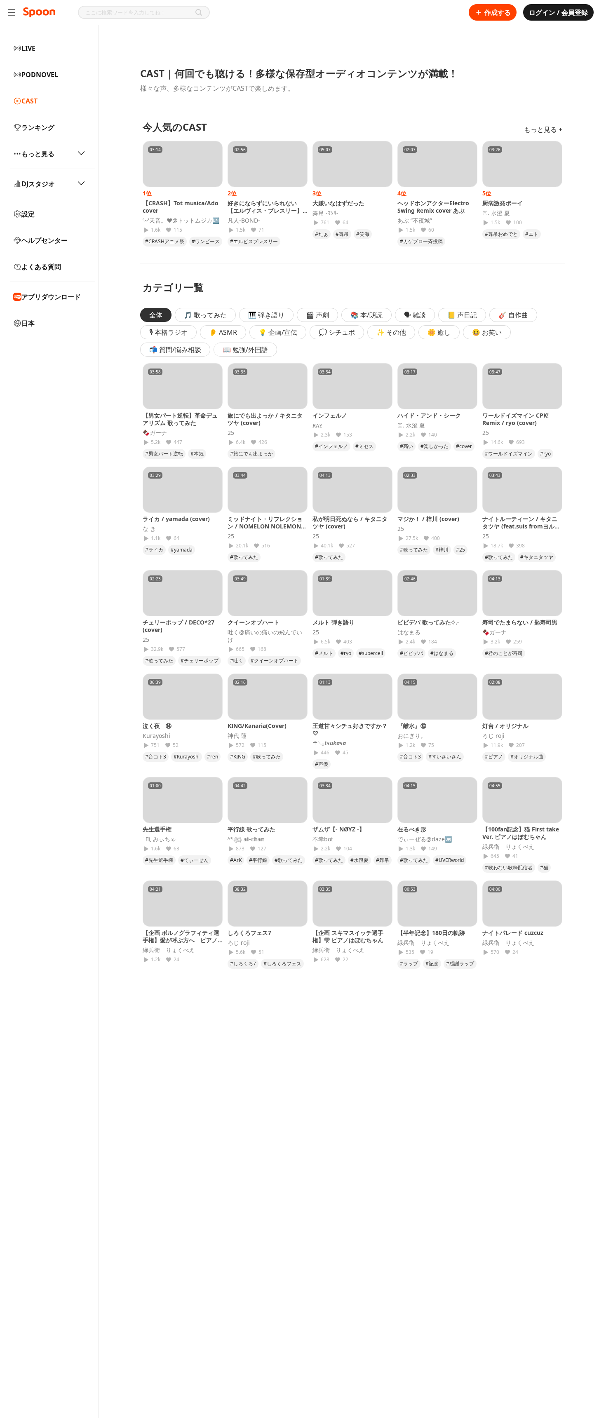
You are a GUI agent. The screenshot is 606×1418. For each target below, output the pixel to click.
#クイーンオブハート (274, 660)
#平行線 (258, 860)
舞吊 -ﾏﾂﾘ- (325, 213)
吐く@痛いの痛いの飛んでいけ (265, 636)
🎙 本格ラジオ (168, 332)
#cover (464, 446)
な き (149, 529)
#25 (460, 549)
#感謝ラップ (460, 963)
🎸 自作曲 (513, 314)
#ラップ (409, 963)
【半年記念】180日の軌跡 (431, 933)
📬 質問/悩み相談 (175, 349)
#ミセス (364, 446)
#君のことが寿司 (504, 653)
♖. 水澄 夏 (496, 213)
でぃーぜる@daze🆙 (424, 839)
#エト (531, 233)
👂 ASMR (223, 332)
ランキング (37, 127)
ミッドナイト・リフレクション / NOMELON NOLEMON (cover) (265, 526)
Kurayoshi (156, 736)
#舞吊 (342, 233)
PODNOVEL (39, 74)
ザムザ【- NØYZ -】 (338, 829)
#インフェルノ (331, 446)
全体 (155, 314)
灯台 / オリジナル (505, 726)
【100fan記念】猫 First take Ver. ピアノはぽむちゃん (520, 832)
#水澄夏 (359, 860)
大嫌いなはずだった (338, 203)
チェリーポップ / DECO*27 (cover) (178, 626)
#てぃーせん (195, 860)
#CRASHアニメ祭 (164, 241)
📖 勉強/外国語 (245, 349)
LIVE (28, 48)
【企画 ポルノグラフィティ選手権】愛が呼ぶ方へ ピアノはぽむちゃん (181, 940)
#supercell (371, 653)
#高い (406, 446)
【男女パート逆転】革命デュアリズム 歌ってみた (180, 419)
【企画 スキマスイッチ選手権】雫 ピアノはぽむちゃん (347, 936)
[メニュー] (11, 12)
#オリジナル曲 (526, 756)
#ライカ (154, 549)
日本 (28, 323)
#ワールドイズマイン (509, 453)
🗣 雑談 (415, 314)
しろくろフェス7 (249, 933)
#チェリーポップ (199, 660)
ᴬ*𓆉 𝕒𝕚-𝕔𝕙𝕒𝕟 (246, 839)
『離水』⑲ (411, 726)
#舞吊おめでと (501, 233)
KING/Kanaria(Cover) (257, 726)
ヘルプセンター (44, 240)
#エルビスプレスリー (254, 241)
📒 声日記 (462, 314)
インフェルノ (329, 415)
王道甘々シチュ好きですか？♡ (350, 729)
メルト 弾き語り (333, 622)
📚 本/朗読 (366, 314)
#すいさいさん (444, 756)
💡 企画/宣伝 (277, 332)
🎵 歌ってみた (205, 314)
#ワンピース (206, 241)
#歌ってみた (244, 557)
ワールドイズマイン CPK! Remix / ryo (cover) (515, 419)
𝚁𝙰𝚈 (317, 425)
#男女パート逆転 (164, 453)
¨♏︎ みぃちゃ (159, 839)
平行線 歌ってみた (251, 829)
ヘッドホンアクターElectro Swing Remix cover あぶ (433, 206)
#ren (212, 756)
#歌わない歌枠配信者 (509, 867)
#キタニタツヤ (536, 557)
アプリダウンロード (51, 296)
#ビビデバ (411, 653)
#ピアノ (494, 756)
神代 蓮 (237, 736)
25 (231, 433)
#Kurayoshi (187, 756)
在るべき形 (411, 829)
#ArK (236, 860)
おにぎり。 (411, 736)
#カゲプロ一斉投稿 (421, 241)
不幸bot (322, 839)
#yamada (182, 549)
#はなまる (441, 653)
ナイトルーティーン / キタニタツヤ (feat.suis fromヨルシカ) (521, 526)
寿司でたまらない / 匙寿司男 (519, 622)
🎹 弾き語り (266, 314)
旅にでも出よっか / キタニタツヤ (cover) (265, 419)
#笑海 (362, 233)
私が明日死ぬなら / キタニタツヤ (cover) (350, 522)
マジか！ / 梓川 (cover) (428, 519)
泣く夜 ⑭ (157, 726)
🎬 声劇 (317, 314)
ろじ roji (493, 736)
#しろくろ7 (243, 963)
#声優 (321, 764)
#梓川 (442, 549)
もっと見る (37, 153)
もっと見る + (543, 129)
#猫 (544, 867)
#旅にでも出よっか (251, 453)
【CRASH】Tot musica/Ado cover (180, 206)
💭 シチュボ (337, 332)
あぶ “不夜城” (414, 220)
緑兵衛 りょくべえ (508, 846)
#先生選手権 (159, 860)
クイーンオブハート (254, 622)
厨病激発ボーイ (502, 203)
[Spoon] (39, 12)
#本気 (197, 453)
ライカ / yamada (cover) (176, 519)
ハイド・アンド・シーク (429, 415)
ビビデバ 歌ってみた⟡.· (428, 622)
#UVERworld (449, 860)
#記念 (432, 963)
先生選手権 (157, 829)
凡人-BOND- (244, 220)
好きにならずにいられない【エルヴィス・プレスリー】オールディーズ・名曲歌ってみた (265, 214)
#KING (237, 756)
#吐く (236, 660)
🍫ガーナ (155, 433)
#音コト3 (155, 756)
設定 (28, 213)
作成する (497, 12)
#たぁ (321, 233)
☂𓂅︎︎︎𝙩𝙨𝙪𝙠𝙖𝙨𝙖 (329, 743)
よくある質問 (41, 266)
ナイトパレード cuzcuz (512, 933)
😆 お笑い (487, 332)
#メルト (324, 653)
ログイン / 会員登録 (558, 12)
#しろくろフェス (282, 963)
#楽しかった (434, 446)
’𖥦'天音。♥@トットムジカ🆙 (181, 220)
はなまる (408, 632)
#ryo (545, 453)
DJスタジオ (38, 183)
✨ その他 (391, 332)
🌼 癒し (439, 332)
